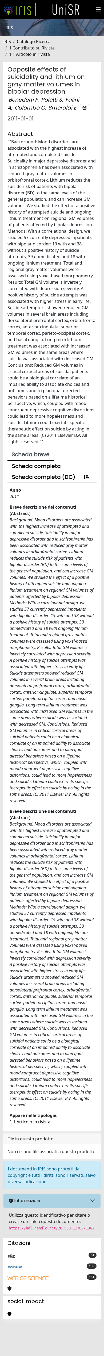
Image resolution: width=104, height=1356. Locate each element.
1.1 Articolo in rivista (29, 54)
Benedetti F (23, 99)
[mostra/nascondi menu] (98, 9)
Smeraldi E (62, 107)
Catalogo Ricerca (34, 41)
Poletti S (51, 99)
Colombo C (29, 107)
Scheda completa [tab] (36, 466)
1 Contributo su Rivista (32, 48)
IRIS (7, 41)
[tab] (87, 477)
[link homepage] (19, 9)
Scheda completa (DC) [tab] (43, 477)
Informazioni (26, 1201)
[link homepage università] (65, 9)
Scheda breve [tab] (31, 454)
